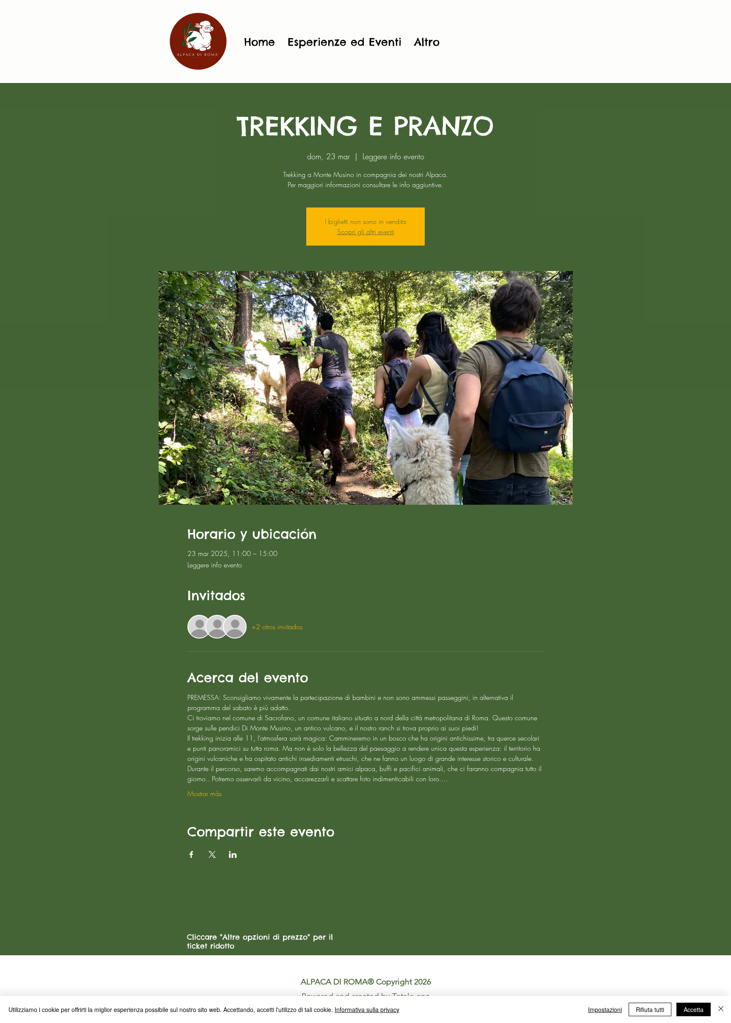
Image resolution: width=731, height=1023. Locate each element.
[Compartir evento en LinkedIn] (233, 854)
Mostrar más (204, 793)
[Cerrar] (721, 1009)
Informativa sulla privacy (367, 1009)
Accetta (694, 1009)
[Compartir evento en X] (212, 854)
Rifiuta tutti (650, 1009)
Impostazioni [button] (605, 1009)
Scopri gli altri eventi (365, 231)
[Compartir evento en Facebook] (191, 854)
